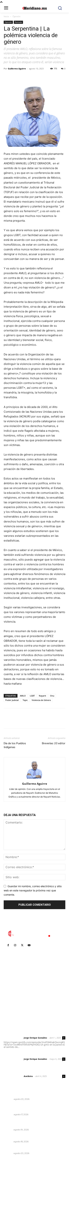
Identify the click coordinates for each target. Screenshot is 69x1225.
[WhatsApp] (32, 77)
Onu (52, 695)
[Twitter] (16, 77)
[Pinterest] (24, 77)
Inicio (6, 16)
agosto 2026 (13, 1178)
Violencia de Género (41, 700)
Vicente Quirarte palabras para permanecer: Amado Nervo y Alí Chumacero (33, 1107)
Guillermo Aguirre (17, 68)
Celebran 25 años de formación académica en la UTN (34, 1123)
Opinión (16, 16)
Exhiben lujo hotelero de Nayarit (25, 1148)
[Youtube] (29, 945)
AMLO (23, 695)
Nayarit (42, 695)
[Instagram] (15, 945)
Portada (18, 22)
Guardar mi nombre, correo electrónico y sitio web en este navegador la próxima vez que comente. (33, 890)
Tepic (25, 700)
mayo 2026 (13, 1194)
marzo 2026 (13, 1205)
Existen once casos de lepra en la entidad (31, 1137)
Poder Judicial (12, 700)
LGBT (32, 695)
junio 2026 (12, 1189)
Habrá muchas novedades (21, 1094)
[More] (41, 77)
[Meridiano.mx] (34, 8)
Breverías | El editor (53, 743)
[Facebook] (7, 77)
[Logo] (34, 933)
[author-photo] (34, 778)
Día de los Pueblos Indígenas (15, 745)
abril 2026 (12, 1200)
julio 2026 (11, 1183)
